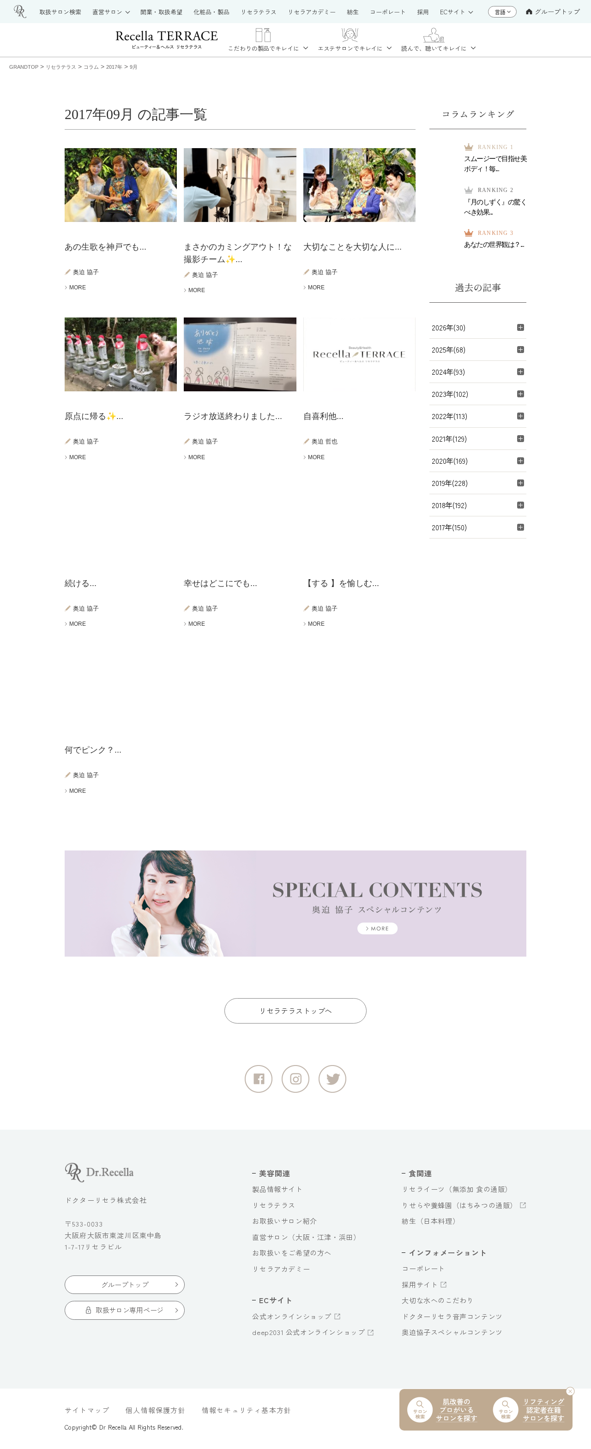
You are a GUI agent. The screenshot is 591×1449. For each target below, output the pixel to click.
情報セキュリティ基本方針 (246, 1410)
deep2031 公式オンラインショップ (308, 1332)
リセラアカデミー (281, 1269)
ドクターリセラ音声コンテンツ (452, 1316)
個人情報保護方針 (156, 1410)
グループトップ (557, 11)
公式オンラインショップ (292, 1316)
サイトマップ (87, 1410)
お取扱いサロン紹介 (284, 1221)
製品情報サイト (277, 1189)
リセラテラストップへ (295, 1010)
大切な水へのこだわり (438, 1300)
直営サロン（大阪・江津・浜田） (306, 1237)
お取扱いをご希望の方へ (292, 1252)
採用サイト (420, 1284)
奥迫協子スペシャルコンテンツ (452, 1332)
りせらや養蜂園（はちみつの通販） (459, 1205)
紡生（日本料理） (430, 1221)
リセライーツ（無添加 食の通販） (457, 1189)
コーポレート (423, 1268)
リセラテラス (274, 1205)
